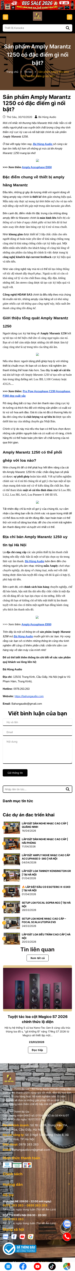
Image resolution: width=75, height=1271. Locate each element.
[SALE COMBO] (37, 4)
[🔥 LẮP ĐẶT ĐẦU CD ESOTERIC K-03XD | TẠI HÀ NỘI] (12, 890)
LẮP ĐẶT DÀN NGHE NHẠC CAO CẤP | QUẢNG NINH (45, 825)
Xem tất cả (37, 958)
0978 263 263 (29, 1144)
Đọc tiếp (37, 1049)
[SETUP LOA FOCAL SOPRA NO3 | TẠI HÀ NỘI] (12, 906)
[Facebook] (14, 1236)
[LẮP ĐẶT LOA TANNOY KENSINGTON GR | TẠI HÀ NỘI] (12, 875)
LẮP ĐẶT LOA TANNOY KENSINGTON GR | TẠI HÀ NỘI (46, 872)
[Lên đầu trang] (67, 1254)
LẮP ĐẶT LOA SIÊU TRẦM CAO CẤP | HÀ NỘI (46, 936)
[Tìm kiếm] (67, 28)
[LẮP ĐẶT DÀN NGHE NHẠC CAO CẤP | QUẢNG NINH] (12, 827)
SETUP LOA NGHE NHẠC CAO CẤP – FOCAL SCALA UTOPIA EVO (44, 920)
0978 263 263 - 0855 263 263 (25, 1205)
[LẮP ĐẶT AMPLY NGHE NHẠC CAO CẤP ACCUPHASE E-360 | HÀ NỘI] (12, 859)
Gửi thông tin (15, 772)
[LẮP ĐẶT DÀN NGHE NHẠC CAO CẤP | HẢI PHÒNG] (12, 843)
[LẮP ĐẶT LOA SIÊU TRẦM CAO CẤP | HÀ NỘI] (12, 938)
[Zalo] (6, 1236)
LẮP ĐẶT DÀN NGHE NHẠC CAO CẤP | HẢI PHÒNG (45, 841)
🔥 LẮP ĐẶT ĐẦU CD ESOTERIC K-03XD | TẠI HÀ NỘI (46, 888)
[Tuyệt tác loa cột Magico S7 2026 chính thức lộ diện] (37, 988)
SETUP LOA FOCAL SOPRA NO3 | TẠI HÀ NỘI (46, 904)
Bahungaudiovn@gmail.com (31, 1149)
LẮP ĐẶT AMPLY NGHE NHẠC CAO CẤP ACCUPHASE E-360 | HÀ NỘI (46, 857)
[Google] (31, 1236)
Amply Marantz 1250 (15, 136)
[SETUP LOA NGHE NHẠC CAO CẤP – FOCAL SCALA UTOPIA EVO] (12, 922)
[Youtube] (22, 1236)
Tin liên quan (37, 949)
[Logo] (37, 16)
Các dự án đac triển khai (29, 814)
